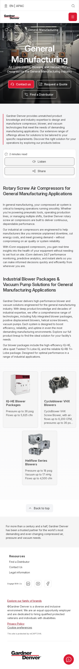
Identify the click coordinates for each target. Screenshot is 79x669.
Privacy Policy (15, 623)
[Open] (73, 17)
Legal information (19, 572)
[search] (73, 6)
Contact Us (15, 567)
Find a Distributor (19, 561)
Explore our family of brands (24, 600)
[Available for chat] (69, 659)
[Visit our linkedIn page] (28, 583)
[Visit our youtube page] (38, 583)
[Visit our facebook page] (47, 583)
